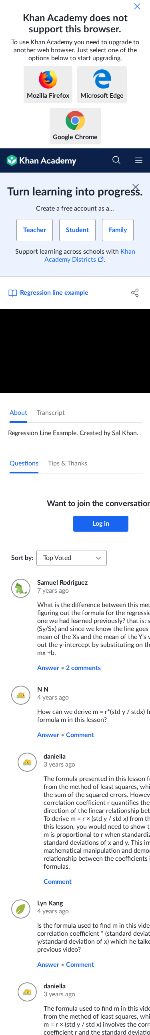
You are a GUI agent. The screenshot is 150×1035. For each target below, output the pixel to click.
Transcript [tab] (51, 413)
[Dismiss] (137, 6)
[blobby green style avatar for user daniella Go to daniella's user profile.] (26, 762)
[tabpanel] (75, 430)
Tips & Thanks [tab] (67, 463)
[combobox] (71, 558)
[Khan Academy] (38, 160)
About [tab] (18, 413)
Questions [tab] (24, 463)
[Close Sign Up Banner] (136, 187)
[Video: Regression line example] (75, 351)
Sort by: (22, 558)
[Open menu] (139, 160)
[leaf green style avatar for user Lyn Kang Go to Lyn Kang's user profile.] (19, 909)
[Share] (135, 293)
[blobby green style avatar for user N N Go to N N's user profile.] (19, 695)
